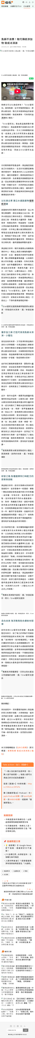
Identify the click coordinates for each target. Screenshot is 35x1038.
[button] (33, 2)
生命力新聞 (22, 747)
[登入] (30, 2)
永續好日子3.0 (15, 6)
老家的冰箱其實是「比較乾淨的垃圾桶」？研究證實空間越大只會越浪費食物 (25, 905)
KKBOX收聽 (15, 799)
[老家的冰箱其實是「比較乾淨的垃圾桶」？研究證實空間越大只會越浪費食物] (8, 906)
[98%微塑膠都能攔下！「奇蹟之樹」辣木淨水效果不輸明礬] (8, 1012)
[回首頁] (7, 2)
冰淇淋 (6, 874)
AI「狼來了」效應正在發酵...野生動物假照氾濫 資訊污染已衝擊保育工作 (25, 916)
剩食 (26, 871)
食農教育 (7, 871)
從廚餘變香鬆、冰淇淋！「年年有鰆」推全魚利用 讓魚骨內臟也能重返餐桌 (25, 957)
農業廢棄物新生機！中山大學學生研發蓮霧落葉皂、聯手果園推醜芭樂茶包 (25, 990)
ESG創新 (27, 6)
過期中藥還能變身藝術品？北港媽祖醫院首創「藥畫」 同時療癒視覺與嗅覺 (25, 979)
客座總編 (4, 6)
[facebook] (23, 2)
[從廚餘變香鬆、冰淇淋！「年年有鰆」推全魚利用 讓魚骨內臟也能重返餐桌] (8, 958)
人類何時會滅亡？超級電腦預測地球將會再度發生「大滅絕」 (18, 862)
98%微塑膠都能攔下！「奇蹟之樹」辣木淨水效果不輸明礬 (25, 1011)
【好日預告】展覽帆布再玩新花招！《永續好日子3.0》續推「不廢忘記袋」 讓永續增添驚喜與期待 (25, 1000)
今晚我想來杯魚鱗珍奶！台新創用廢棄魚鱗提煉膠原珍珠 (18, 820)
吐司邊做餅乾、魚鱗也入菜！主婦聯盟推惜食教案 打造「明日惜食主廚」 (18, 828)
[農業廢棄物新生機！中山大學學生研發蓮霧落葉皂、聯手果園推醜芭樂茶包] (8, 991)
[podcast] (26, 2)
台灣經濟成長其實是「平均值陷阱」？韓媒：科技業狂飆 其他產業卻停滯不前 (24, 940)
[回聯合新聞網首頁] (2, 2)
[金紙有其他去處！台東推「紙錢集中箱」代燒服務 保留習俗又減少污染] (8, 930)
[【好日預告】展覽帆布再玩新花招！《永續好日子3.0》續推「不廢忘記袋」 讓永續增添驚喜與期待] (8, 1002)
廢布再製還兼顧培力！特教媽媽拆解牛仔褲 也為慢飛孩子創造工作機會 (25, 968)
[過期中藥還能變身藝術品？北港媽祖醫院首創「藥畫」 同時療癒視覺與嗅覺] (8, 980)
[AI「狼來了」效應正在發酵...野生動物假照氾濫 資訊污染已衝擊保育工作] (8, 917)
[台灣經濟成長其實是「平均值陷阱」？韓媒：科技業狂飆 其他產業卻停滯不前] (8, 941)
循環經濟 (17, 871)
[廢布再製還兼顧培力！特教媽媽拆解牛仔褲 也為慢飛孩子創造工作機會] (8, 969)
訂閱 (25, 1030)
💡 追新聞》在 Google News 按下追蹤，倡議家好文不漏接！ (18, 848)
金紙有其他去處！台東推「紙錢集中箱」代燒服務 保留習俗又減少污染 (25, 929)
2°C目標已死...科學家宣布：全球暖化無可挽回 (18, 855)
